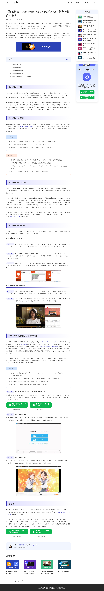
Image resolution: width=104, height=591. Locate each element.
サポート (95, 2)
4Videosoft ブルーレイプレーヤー (51, 342)
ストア (70, 2)
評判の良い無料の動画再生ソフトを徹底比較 (47, 572)
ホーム (9, 581)
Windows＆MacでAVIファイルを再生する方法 (89, 17)
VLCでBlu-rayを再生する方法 (64, 572)
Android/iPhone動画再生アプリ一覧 (89, 53)
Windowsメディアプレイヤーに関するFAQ (89, 26)
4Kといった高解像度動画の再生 (49, 346)
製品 (77, 2)
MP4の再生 (24, 344)
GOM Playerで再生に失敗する (27, 126)
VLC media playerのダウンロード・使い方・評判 (89, 57)
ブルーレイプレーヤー (87, 70)
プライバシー (55, 587)
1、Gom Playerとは (15, 64)
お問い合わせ (48, 587)
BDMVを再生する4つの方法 (89, 44)
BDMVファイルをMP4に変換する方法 (12, 572)
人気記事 (85, 2)
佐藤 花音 (21, 545)
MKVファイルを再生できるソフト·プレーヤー (89, 48)
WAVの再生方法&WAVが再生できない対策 (89, 39)
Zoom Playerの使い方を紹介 (89, 35)
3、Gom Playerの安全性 (16, 70)
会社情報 (61, 587)
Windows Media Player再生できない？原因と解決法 (89, 30)
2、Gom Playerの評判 (16, 67)
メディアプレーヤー (37, 545)
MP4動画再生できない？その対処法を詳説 (89, 21)
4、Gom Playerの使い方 (16, 73)
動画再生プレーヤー (15, 216)
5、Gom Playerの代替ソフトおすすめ (20, 76)
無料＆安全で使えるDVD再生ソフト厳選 (29, 572)
